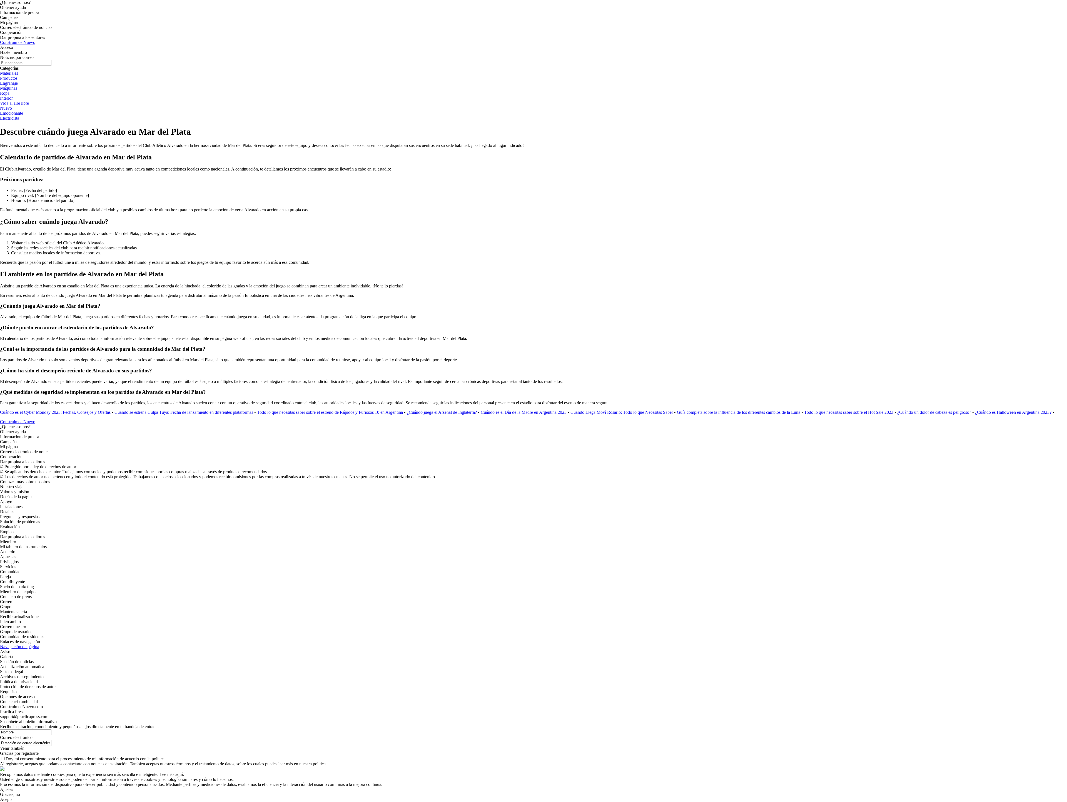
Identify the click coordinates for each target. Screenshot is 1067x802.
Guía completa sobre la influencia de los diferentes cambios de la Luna (738, 412)
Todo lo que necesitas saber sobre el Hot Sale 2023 (848, 412)
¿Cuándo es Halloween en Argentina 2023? (1013, 412)
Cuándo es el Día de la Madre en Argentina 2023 (524, 412)
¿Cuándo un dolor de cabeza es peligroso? (934, 412)
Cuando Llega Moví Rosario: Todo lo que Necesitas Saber (621, 412)
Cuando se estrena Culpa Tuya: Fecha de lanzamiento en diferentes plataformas (183, 412)
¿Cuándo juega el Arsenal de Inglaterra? (442, 412)
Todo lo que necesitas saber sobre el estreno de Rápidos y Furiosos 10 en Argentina (330, 412)
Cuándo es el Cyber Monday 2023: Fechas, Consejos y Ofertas (55, 412)
